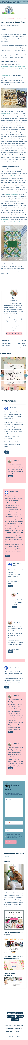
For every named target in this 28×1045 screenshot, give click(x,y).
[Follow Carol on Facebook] (7, 333)
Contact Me (20, 1025)
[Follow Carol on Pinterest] (18, 333)
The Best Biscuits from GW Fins (6, 343)
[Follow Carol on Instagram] (12, 333)
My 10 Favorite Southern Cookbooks (22, 344)
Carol (3, 25)
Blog (10, 1025)
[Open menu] (25, 9)
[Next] (26, 375)
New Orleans (15, 176)
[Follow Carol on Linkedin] (15, 333)
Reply (7, 452)
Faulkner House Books (11, 194)
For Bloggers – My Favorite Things (14, 1031)
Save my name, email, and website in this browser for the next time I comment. (14, 836)
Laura (11, 407)
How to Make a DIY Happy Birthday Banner (13, 390)
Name (7, 823)
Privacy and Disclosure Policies (14, 1028)
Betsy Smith (14, 492)
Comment (8, 799)
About (14, 1025)
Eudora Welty (5, 219)
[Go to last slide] (2, 375)
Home (6, 1025)
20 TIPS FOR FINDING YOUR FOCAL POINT (10, 2)
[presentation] (13, 373)
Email (7, 830)
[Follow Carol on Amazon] (21, 333)
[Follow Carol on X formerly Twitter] (9, 333)
